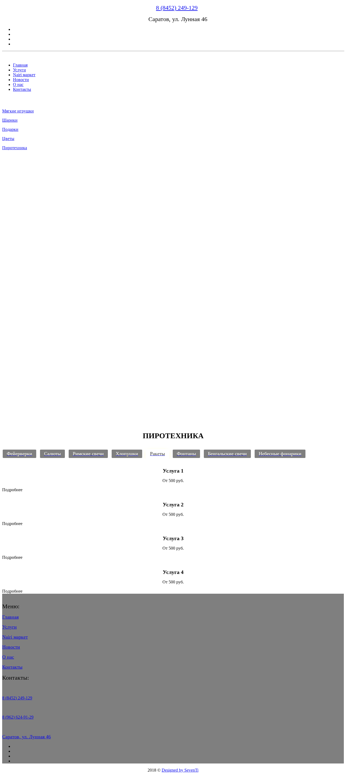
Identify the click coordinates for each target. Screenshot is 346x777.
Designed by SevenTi (180, 770)
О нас (18, 84)
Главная (20, 65)
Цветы (8, 138)
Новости (21, 79)
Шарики (10, 120)
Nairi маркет (24, 74)
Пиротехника (14, 147)
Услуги (19, 70)
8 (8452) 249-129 (177, 7)
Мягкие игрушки (18, 111)
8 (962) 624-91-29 (18, 717)
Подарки (10, 129)
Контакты (22, 89)
